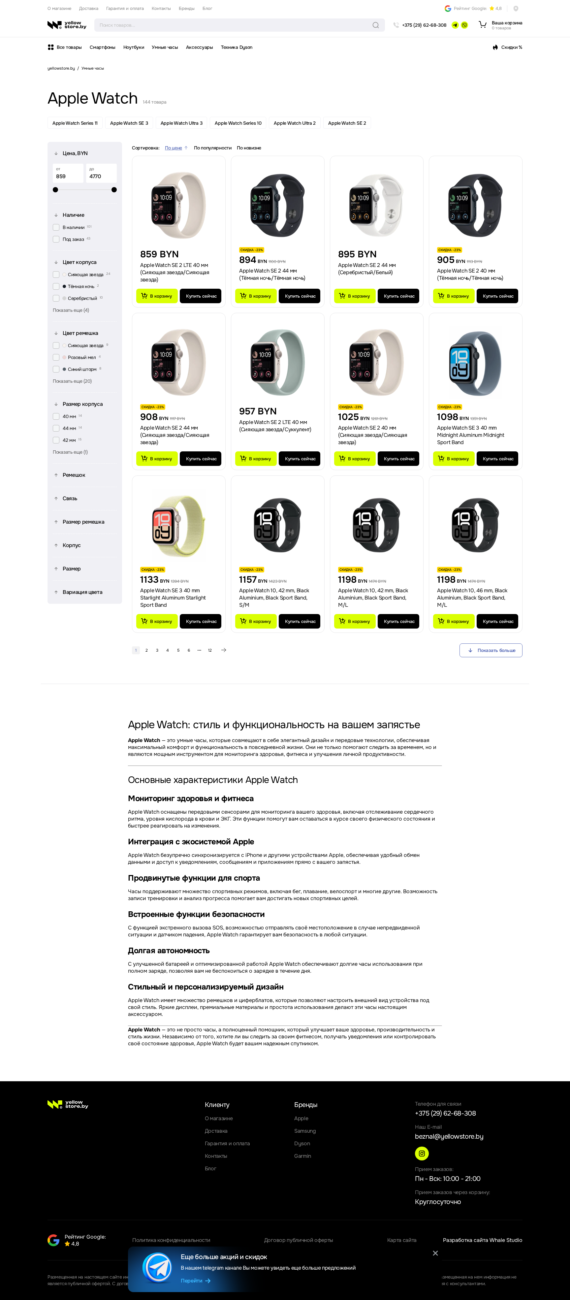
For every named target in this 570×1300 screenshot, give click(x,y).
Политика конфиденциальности (171, 1240)
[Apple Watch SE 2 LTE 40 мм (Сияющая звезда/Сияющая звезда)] (178, 205)
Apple (301, 1118)
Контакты (161, 8)
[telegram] (455, 25)
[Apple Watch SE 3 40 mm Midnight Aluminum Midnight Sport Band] (475, 362)
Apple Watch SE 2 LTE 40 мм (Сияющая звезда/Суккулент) (275, 426)
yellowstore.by (61, 68)
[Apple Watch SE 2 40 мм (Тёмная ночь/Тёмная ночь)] (475, 205)
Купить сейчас (201, 296)
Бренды (187, 8)
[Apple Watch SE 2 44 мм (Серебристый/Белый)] (376, 205)
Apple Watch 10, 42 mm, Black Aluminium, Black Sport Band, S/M (274, 597)
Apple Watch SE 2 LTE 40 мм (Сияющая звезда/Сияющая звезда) (174, 272)
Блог (207, 8)
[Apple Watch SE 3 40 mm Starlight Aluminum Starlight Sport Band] (178, 525)
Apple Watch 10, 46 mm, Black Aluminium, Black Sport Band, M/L (472, 597)
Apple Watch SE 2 (347, 123)
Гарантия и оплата (125, 8)
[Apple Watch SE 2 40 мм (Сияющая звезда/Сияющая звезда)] (376, 362)
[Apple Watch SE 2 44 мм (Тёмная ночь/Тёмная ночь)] (277, 205)
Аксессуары (199, 47)
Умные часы (165, 47)
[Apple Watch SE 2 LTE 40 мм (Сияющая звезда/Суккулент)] (277, 362)
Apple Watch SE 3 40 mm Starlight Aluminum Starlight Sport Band (173, 597)
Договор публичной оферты (298, 1240)
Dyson (302, 1143)
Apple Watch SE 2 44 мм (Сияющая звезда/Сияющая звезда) (174, 435)
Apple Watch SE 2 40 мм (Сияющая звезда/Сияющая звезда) (372, 435)
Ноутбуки (133, 47)
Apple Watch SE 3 (129, 123)
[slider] (85, 189)
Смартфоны (102, 47)
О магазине (59, 8)
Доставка (88, 8)
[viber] (464, 25)
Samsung (305, 1130)
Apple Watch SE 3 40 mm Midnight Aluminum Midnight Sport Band (470, 435)
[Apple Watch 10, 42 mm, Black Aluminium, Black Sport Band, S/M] (277, 525)
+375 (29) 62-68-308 (445, 1113)
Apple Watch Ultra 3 (182, 123)
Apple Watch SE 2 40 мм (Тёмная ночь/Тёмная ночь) (470, 274)
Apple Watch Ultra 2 (295, 123)
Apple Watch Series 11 (75, 123)
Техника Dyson (236, 47)
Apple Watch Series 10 (238, 123)
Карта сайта (402, 1240)
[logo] (67, 25)
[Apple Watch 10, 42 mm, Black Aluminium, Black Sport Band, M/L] (376, 525)
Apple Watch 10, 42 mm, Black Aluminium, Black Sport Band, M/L (373, 597)
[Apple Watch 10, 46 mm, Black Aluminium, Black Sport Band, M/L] (475, 525)
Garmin (302, 1156)
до (91, 169)
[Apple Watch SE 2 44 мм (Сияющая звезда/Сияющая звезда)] (178, 362)
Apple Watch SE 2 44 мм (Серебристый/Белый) (367, 269)
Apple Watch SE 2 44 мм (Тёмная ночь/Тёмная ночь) (272, 274)
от (58, 169)
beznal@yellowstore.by (449, 1136)
